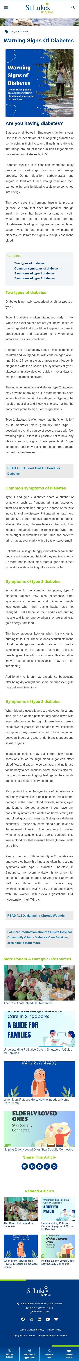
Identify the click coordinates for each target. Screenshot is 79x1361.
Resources (23, 31)
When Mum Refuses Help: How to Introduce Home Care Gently (21, 1263)
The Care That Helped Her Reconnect (28, 1003)
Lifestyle (13, 31)
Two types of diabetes (29, 263)
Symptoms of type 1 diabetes (34, 273)
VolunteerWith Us (69, 1356)
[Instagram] (31, 1319)
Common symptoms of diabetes (36, 268)
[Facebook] (23, 1319)
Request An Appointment (29, 1356)
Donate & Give (49, 1356)
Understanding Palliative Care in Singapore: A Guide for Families (57, 1226)
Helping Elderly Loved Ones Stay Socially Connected (38, 1149)
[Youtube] (47, 1319)
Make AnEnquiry (10, 1355)
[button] (6, 8)
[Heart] (56, 1319)
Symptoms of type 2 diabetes (34, 278)
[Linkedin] (39, 1319)
